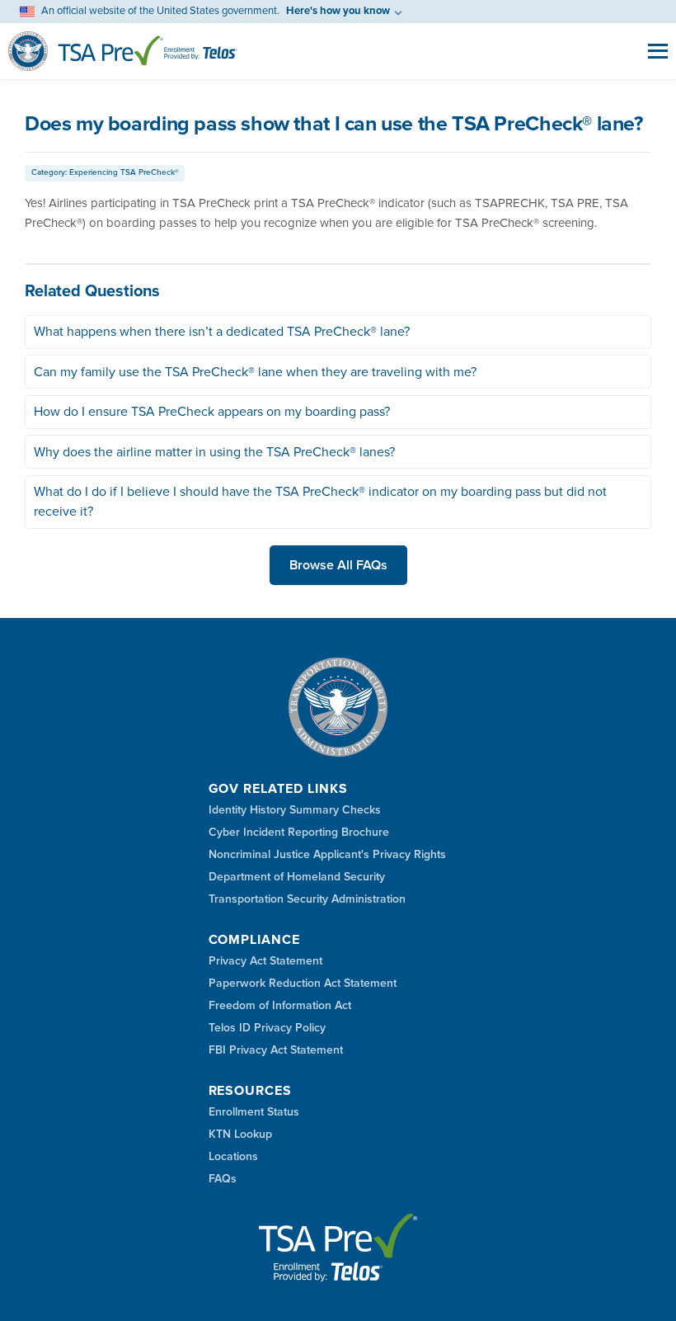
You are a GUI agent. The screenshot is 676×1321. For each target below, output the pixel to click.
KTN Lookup (240, 1134)
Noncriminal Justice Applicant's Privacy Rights (327, 854)
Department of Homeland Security (297, 877)
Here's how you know (338, 10)
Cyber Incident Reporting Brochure (299, 832)
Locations (233, 1156)
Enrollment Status (254, 1112)
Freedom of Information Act (280, 1005)
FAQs (223, 1179)
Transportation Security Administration (307, 899)
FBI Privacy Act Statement (276, 1050)
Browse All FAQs (338, 565)
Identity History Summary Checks (295, 810)
